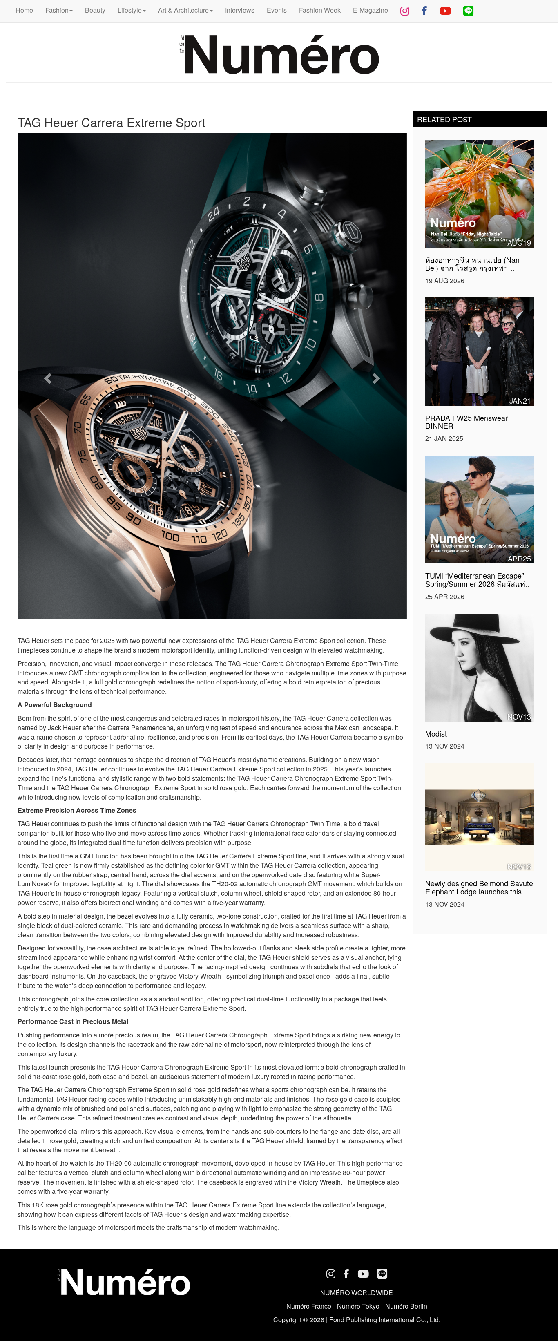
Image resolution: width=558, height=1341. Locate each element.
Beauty (95, 10)
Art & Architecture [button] (183, 10)
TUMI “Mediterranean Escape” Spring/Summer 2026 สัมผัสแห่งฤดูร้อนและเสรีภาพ (477, 583)
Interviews (239, 10)
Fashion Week (320, 10)
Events (277, 10)
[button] (47, 376)
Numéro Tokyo (358, 1306)
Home (24, 10)
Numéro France (308, 1306)
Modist (436, 733)
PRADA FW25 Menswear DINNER (466, 421)
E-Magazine (370, 10)
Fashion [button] (57, 10)
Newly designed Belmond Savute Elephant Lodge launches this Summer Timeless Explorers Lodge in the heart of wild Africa (479, 895)
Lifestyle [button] (130, 10)
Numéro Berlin (406, 1306)
